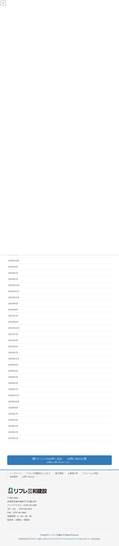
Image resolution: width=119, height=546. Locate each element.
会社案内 (14, 476)
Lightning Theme (48, 539)
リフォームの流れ (90, 473)
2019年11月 (13, 395)
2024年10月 (13, 260)
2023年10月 (13, 297)
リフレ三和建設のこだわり (38, 473)
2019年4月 (13, 420)
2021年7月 (13, 334)
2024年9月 (13, 267)
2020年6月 (13, 365)
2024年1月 (13, 279)
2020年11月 (13, 359)
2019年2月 (13, 432)
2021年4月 (13, 340)
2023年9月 (13, 303)
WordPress (33, 539)
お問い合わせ (28, 476)
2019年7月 (13, 414)
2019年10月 (13, 401)
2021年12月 (13, 328)
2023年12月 (13, 285)
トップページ (16, 473)
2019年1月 (13, 438)
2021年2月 (13, 346)
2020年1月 (13, 389)
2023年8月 (13, 309)
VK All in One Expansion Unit (68, 539)
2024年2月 (13, 273)
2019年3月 (13, 426)
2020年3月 (13, 377)
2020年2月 (13, 383)
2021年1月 (13, 352)
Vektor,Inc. (87, 539)
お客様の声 (73, 473)
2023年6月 (13, 322)
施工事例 (59, 473)
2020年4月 (13, 371)
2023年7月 (13, 316)
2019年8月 (13, 408)
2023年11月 (13, 291)
